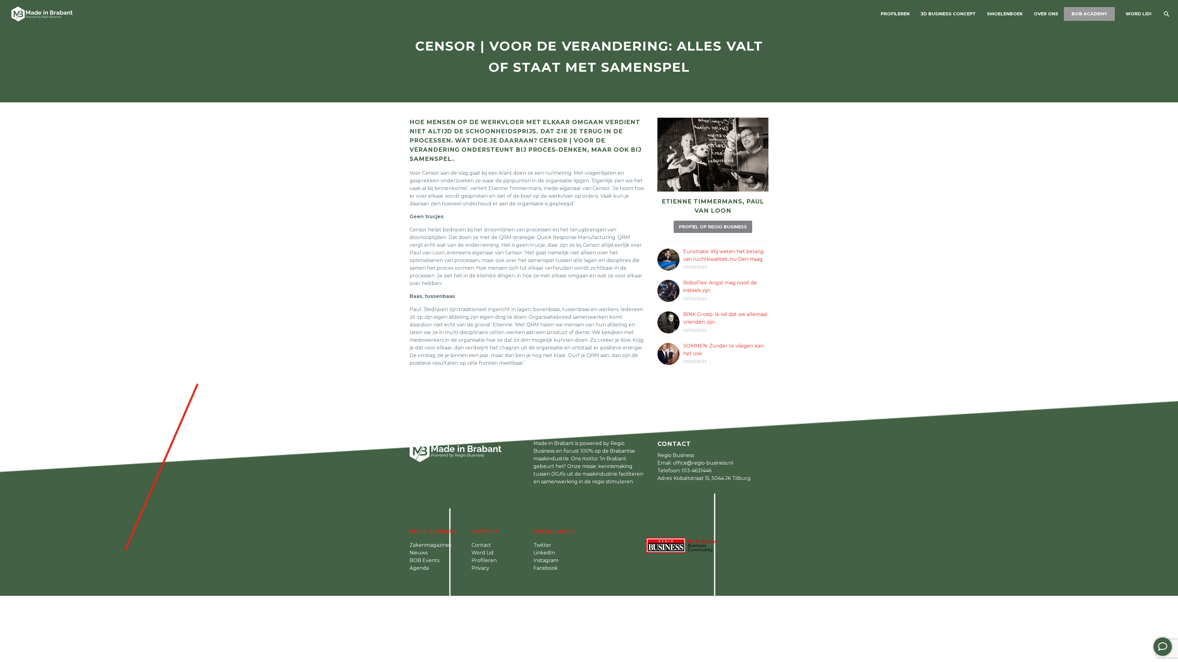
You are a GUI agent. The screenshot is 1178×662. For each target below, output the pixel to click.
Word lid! (1138, 14)
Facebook (545, 568)
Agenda (419, 568)
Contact (481, 545)
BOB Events (424, 560)
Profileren (895, 14)
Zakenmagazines (430, 545)
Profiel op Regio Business (713, 227)
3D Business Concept (948, 14)
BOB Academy (1089, 14)
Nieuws (419, 553)
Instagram (545, 560)
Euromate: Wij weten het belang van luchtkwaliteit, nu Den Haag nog (723, 259)
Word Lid (483, 553)
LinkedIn (544, 553)
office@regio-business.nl (703, 463)
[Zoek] (1166, 14)
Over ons (1046, 14)
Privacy (480, 568)
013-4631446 (696, 471)
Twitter (542, 545)
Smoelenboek (1005, 14)
